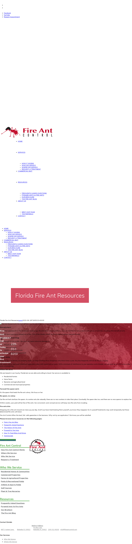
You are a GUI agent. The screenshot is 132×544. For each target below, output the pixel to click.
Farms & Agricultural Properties (14, 478)
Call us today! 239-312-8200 (9, 1)
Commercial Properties (10, 475)
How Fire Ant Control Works (13, 450)
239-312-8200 (53, 529)
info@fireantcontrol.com (68, 529)
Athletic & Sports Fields (11, 485)
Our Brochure (6, 510)
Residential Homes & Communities (15, 471)
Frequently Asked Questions (14, 425)
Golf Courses (6, 488)
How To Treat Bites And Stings (15, 433)
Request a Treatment (10, 459)
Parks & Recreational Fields (12, 481)
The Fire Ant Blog (8, 513)
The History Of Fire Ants (12, 428)
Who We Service (8, 456)
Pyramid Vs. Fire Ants (11, 430)
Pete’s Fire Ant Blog (11, 422)
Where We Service (9, 453)
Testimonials (8, 436)
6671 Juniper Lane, (15, 529)
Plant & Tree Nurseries (10, 491)
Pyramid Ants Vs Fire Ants (12, 506)
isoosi (20, 320)
